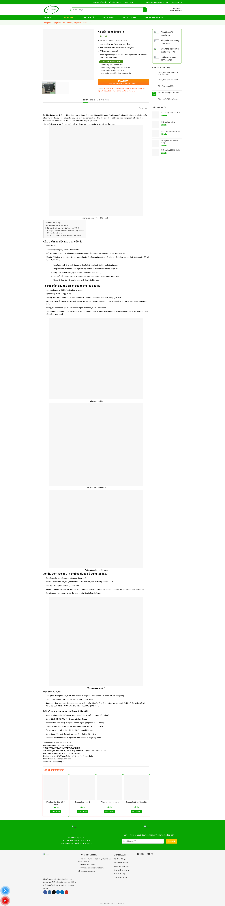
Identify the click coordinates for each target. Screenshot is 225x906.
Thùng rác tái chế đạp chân (136, 802)
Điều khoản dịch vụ (121, 863)
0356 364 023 (92, 865)
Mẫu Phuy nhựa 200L (166, 86)
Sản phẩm (103, 2)
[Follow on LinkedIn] (62, 892)
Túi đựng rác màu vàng (110, 802)
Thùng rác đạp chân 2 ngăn (168, 79)
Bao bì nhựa (108, 17)
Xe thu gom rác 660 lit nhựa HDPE (122, 91)
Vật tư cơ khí (129, 17)
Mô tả (85, 100)
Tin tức (125, 2)
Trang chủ (95, 2)
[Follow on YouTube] (66, 892)
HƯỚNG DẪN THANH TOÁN (99, 100)
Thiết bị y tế (88, 17)
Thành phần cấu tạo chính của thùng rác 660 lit (62, 228)
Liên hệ (118, 2)
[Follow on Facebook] (45, 892)
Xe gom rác (68, 17)
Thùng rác (48, 17)
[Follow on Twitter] (58, 892)
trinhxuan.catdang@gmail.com (92, 868)
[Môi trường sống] (55, 9)
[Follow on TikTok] (54, 892)
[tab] (85, 100)
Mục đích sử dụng (56, 233)
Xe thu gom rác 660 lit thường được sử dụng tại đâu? (65, 230)
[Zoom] (46, 77)
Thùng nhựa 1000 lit (82, 802)
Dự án (131, 2)
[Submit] (145, 9)
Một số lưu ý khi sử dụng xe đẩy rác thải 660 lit (65, 235)
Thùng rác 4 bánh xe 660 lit (114, 88)
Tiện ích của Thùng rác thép (168, 99)
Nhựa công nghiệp (154, 17)
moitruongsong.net (57, 762)
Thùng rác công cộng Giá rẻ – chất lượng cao (169, 73)
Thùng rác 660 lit (130, 88)
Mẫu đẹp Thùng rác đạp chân (169, 93)
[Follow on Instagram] (49, 892)
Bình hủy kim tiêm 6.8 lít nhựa (55, 803)
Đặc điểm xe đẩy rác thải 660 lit (57, 225)
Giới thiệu (112, 2)
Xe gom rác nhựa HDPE (82, 23)
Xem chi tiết (55, 811)
